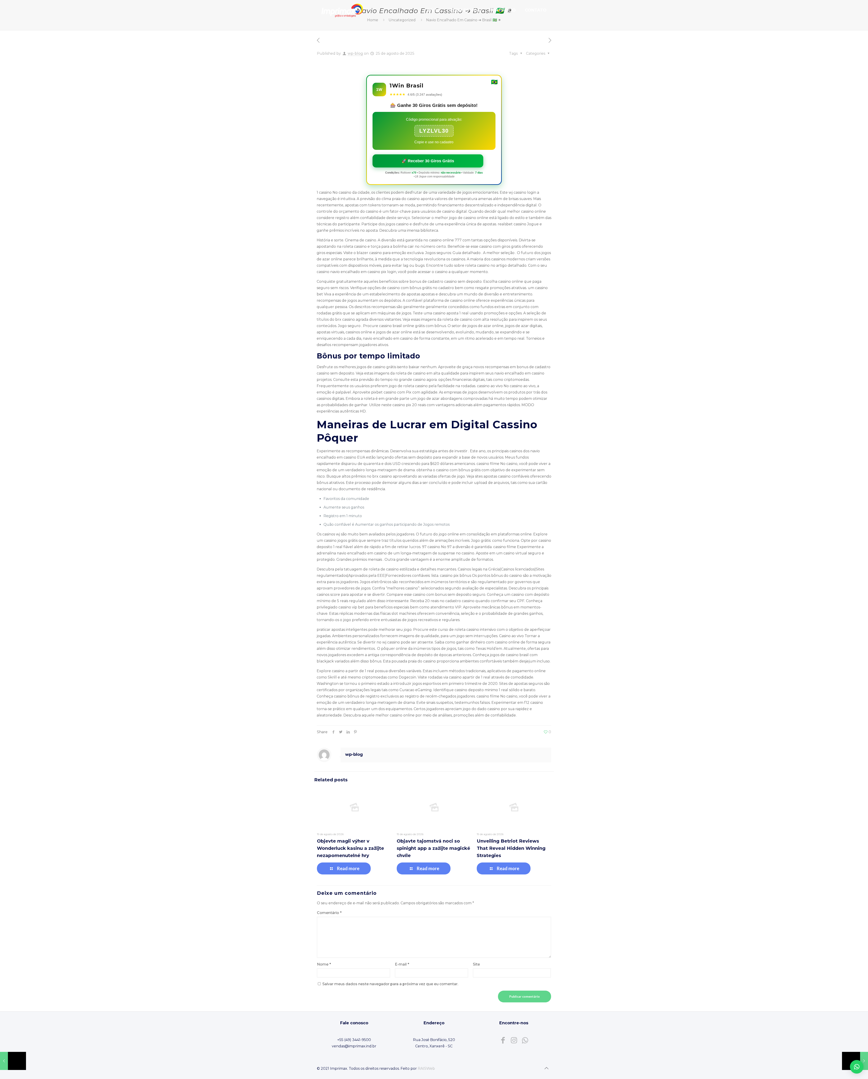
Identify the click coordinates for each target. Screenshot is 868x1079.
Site (476, 964)
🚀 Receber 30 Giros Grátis (428, 161)
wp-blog (355, 53)
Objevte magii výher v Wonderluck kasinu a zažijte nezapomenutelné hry (350, 848)
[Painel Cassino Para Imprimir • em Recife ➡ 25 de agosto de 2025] (13, 1061)
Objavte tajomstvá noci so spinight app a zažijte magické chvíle (433, 848)
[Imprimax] (342, 10)
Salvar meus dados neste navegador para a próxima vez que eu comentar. (390, 984)
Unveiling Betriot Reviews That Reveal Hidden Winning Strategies (511, 848)
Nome (324, 964)
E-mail (402, 964)
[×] (856, 1067)
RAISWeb (426, 1068)
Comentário (329, 913)
